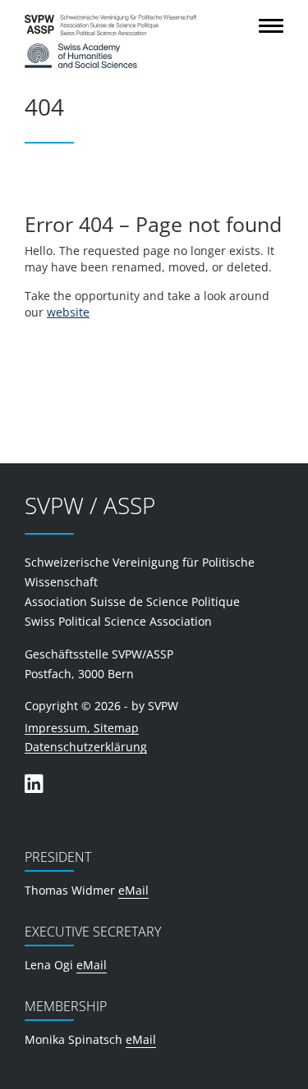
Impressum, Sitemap (82, 728)
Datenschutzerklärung (86, 747)
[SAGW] (129, 55)
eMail (133, 890)
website (68, 312)
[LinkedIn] (34, 783)
